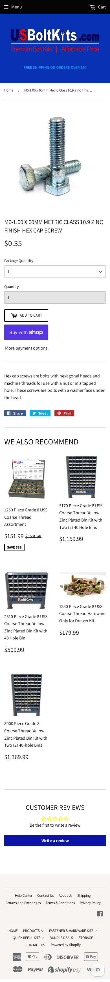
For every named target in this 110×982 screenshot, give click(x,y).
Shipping (84, 895)
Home (8, 90)
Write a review (55, 841)
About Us (65, 895)
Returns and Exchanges (23, 902)
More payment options (26, 348)
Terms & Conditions (60, 902)
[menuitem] (13, 930)
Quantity (11, 286)
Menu (16, 7)
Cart (101, 7)
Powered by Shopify (66, 944)
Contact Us (45, 895)
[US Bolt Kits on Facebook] (100, 914)
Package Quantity (18, 260)
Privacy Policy (90, 902)
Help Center (23, 895)
